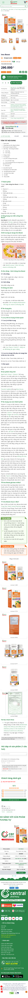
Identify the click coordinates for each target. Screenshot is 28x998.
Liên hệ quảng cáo (5, 937)
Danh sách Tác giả (5, 952)
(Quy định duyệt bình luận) (9, 781)
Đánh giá (25, 136)
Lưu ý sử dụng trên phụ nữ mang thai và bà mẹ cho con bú (13, 163)
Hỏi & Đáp (16, 136)
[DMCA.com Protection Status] (11, 993)
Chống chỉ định (6, 155)
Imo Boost (21, 849)
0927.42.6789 (12, 964)
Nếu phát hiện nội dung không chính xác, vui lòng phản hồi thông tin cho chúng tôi (14, 122)
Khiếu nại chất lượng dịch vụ (8, 935)
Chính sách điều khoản (7, 943)
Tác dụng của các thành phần (10, 169)
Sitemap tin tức (10, 954)
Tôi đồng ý (12, 887)
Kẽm (2, 459)
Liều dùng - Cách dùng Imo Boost (10, 148)
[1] (17, 435)
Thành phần (6, 143)
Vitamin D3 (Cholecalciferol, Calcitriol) (18, 105)
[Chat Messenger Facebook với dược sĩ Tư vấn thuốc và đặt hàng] (4, 79)
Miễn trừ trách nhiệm (6, 931)
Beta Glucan (19, 389)
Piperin (8, 476)
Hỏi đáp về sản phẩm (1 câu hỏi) (14, 747)
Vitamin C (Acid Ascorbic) (16, 104)
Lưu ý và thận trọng (9, 160)
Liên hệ (3, 928)
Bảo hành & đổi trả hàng (7, 949)
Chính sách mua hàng (6, 945)
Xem (16, 58)
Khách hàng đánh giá (11, 778)
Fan (7, 911)
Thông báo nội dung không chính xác (10, 933)
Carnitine (16, 414)
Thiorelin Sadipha (6, 389)
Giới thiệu (3, 926)
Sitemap (3, 954)
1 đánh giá (18, 61)
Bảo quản (7, 165)
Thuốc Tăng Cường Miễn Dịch (17, 118)
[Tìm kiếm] (25, 6)
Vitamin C (10, 412)
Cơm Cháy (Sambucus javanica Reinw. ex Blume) (18, 109)
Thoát (17, 887)
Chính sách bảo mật (13, 885)
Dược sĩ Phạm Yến (11, 127)
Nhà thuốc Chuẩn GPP (7, 929)
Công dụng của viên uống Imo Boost (11, 145)
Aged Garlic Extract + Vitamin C (10, 374)
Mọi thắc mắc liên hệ (9, 958)
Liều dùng (7, 151)
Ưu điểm (6, 175)
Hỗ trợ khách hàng (8, 923)
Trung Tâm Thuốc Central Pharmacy (11, 506)
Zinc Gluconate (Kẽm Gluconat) (18, 106)
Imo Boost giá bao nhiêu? (9, 171)
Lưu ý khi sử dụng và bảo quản (10, 158)
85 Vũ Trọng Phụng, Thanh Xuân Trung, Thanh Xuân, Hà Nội (14, 968)
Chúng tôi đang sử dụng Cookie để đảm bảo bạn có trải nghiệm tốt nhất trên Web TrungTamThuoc (13, 884)
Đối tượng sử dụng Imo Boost (10, 147)
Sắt (10, 416)
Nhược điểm (6, 176)
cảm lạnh (11, 431)
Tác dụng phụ (6, 156)
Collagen (9, 414)
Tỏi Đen (10, 222)
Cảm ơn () (9, 811)
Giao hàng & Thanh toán (7, 951)
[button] (12, 876)
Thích (3, 762)
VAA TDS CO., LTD (15, 87)
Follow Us (4, 915)
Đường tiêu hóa (21, 456)
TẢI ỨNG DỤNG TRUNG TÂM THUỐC (11, 973)
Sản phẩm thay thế (7, 168)
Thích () (4, 770)
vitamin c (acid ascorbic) (21, 863)
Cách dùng (7, 152)
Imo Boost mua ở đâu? (9, 173)
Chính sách (5, 940)
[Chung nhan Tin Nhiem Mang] (17, 993)
